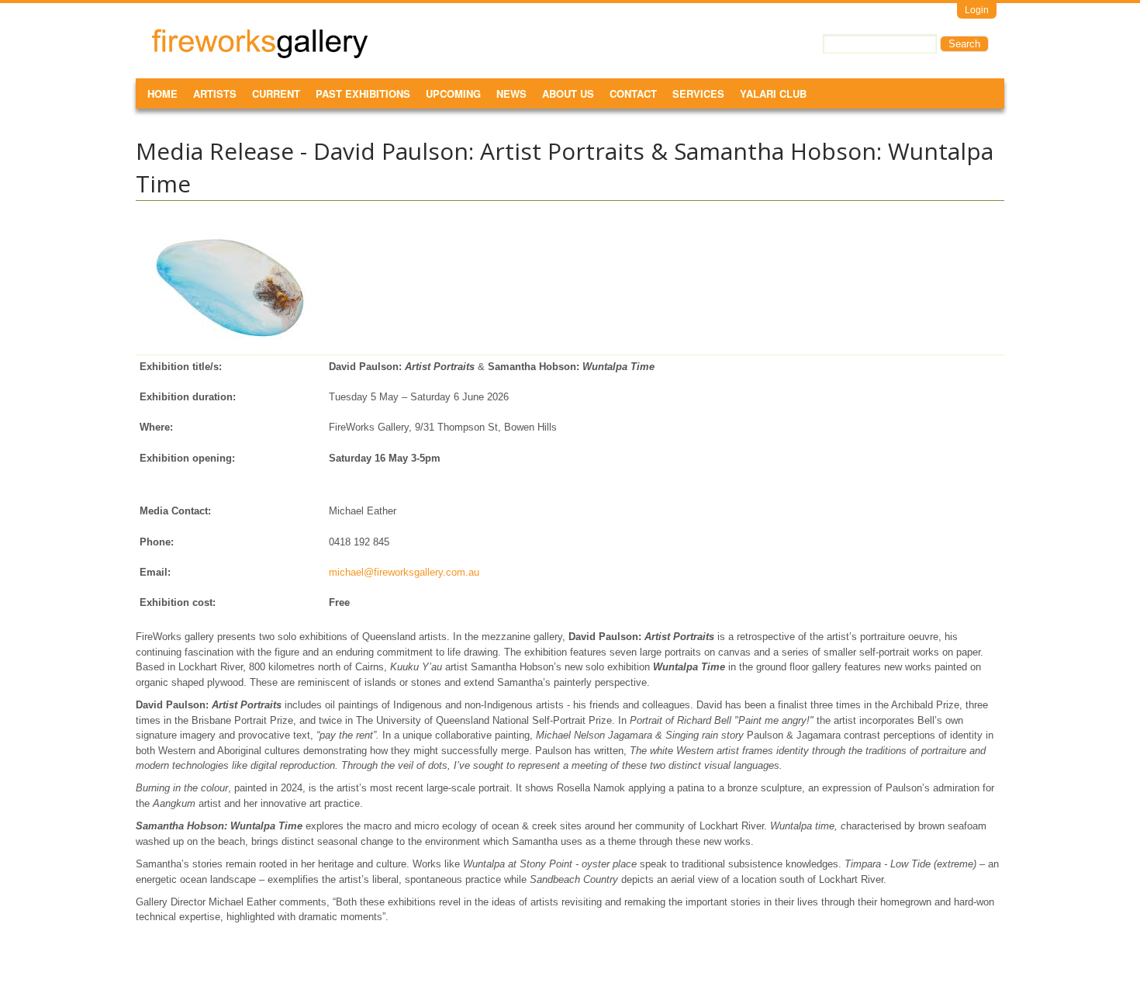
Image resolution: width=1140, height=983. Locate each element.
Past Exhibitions (363, 93)
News (511, 93)
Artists (215, 93)
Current (276, 93)
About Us (568, 93)
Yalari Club (773, 93)
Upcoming (453, 93)
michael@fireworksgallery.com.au (404, 572)
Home (162, 93)
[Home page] (259, 55)
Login (977, 10)
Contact (633, 93)
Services (698, 93)
